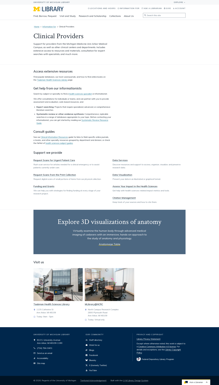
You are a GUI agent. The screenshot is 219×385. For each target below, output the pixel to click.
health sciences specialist (80, 93)
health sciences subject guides (59, 143)
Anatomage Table (109, 244)
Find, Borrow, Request (45, 16)
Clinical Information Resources (54, 137)
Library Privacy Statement (148, 339)
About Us (129, 16)
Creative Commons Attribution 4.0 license (157, 346)
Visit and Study (68, 16)
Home (36, 26)
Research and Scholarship (92, 16)
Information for (49, 26)
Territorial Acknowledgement (93, 380)
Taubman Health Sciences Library (52, 80)
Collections (115, 16)
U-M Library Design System (135, 380)
